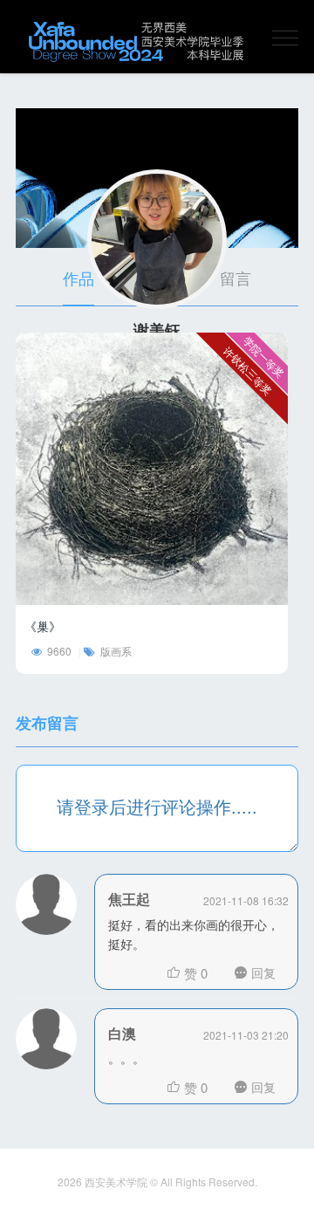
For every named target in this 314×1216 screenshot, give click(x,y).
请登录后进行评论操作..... (157, 806)
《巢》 (42, 626)
